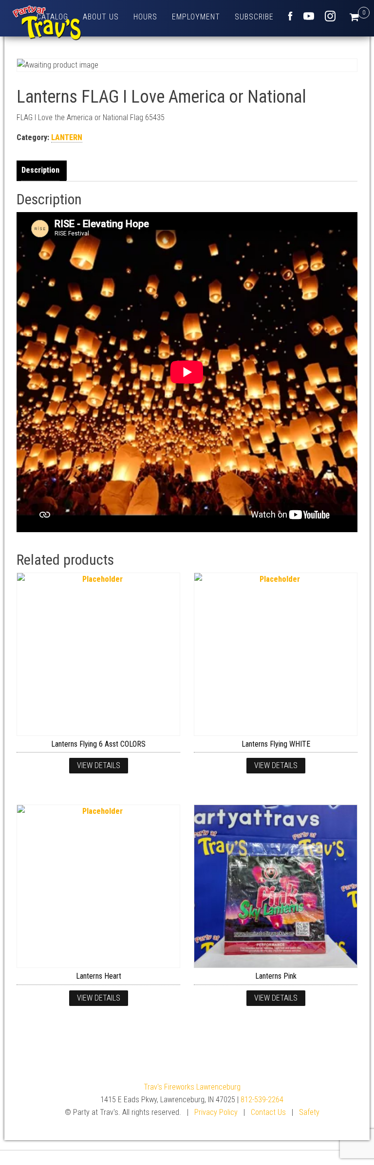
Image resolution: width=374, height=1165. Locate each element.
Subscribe (254, 16)
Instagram (330, 16)
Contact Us (268, 1112)
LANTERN (66, 137)
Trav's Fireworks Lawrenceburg (192, 1087)
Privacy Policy (216, 1112)
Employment (196, 16)
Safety (309, 1112)
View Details (98, 765)
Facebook (290, 16)
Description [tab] (40, 170)
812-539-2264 (262, 1099)
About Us (101, 16)
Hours (145, 16)
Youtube (308, 16)
